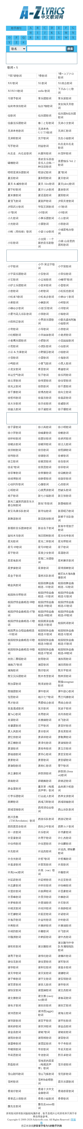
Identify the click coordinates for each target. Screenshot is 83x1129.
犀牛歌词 (43, 691)
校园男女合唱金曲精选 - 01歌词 (21, 632)
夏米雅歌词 (14, 195)
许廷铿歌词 (44, 879)
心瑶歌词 (13, 490)
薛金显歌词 (14, 788)
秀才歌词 (13, 702)
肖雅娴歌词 (44, 719)
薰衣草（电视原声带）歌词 (46, 788)
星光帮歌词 (64, 541)
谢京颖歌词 (44, 946)
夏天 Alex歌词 (46, 183)
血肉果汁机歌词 (66, 788)
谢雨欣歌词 (14, 1037)
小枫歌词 (43, 302)
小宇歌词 (13, 266)
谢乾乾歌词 (14, 946)
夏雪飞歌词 (14, 201)
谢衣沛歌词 (44, 1026)
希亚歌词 (43, 369)
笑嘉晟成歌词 (16, 708)
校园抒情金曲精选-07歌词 (21, 613)
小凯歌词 (63, 223)
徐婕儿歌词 (14, 409)
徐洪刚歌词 (14, 450)
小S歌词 (63, 212)
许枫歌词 (63, 896)
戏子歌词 (13, 495)
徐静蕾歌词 (44, 478)
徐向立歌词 (64, 392)
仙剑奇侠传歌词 (17, 106)
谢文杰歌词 (64, 990)
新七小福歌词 (46, 495)
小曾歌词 (13, 291)
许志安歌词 (64, 879)
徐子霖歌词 (14, 427)
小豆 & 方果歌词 (17, 352)
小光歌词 (13, 223)
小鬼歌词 (63, 357)
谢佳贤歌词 (44, 961)
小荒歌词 (13, 346)
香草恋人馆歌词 (17, 1098)
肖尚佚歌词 (64, 714)
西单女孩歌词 (66, 796)
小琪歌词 (43, 313)
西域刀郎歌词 (46, 801)
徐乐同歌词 (64, 374)
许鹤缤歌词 (44, 937)
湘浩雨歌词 (64, 664)
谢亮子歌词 (14, 955)
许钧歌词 (63, 919)
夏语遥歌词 (44, 195)
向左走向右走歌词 (66, 145)
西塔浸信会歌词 (46, 809)
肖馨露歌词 (14, 725)
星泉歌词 (43, 568)
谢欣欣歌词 (44, 1005)
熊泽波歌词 (44, 683)
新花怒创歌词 (46, 518)
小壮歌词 (13, 242)
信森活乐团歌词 (17, 123)
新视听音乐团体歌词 (20, 528)
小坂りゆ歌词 (46, 231)
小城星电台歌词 (66, 231)
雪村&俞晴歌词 (45, 1081)
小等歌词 (43, 329)
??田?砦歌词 (15, 75)
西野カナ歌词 (66, 826)
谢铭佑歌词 (64, 1032)
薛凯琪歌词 (44, 773)
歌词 (10, 67)
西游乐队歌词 (46, 819)
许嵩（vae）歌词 (46, 872)
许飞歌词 (63, 931)
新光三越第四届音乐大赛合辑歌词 (21, 503)
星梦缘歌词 (14, 568)
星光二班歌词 (46, 541)
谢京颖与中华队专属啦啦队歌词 (66, 946)
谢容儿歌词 (44, 984)
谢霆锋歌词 (14, 1043)
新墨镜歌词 (64, 503)
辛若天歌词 (64, 1049)
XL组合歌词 (65, 83)
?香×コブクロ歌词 (66, 75)
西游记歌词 (64, 819)
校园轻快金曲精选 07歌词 (46, 651)
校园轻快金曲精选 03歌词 (21, 641)
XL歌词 (42, 83)
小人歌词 (63, 218)
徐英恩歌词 (44, 467)
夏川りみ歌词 (46, 189)
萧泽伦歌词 (44, 742)
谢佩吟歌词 (64, 955)
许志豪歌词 (14, 885)
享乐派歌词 (64, 98)
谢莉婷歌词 (14, 1026)
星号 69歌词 (15, 547)
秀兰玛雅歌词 (66, 697)
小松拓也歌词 (66, 291)
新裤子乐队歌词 (66, 518)
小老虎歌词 (64, 334)
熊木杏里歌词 (46, 676)
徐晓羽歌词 (44, 444)
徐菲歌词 (63, 467)
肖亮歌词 (43, 714)
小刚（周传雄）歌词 (20, 231)
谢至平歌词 (44, 1020)
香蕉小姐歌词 (46, 1098)
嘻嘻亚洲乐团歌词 (18, 172)
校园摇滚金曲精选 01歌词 (46, 623)
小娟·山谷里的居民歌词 (66, 243)
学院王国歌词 (46, 206)
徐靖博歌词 (14, 478)
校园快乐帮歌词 (17, 594)
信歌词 (12, 115)
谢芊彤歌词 (64, 1020)
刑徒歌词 (43, 146)
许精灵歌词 (14, 908)
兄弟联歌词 (14, 138)
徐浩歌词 (43, 450)
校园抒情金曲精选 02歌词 (66, 594)
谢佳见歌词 (14, 961)
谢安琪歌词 (64, 978)
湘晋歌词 (43, 664)
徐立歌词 (13, 461)
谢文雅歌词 (14, 998)
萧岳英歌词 (64, 731)
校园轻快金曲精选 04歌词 (46, 641)
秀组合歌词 (64, 702)
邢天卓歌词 (64, 1055)
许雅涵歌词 (64, 925)
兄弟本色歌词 (16, 130)
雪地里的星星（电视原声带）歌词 (46, 1064)
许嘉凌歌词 (14, 864)
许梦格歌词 (14, 902)
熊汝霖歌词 (14, 683)
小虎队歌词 (44, 346)
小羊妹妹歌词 (46, 334)
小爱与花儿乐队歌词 (20, 313)
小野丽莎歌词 (46, 352)
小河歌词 (63, 308)
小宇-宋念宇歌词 (46, 266)
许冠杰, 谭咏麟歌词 (66, 851)
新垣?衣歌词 (45, 503)
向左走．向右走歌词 (20, 153)
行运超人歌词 (46, 796)
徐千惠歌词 (64, 386)
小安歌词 (43, 273)
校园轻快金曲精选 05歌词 (66, 641)
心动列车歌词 (16, 484)
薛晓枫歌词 (44, 780)
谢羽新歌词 (14, 1020)
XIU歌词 (13, 83)
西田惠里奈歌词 (17, 826)
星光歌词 (13, 541)
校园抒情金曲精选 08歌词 (21, 604)
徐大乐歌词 (14, 403)
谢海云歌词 (64, 1013)
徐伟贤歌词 (44, 380)
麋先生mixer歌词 (46, 1106)
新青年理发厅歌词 (66, 528)
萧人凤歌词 (14, 731)
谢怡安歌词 (14, 990)
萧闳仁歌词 (44, 765)
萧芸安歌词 (64, 754)
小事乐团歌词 (46, 218)
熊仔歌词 (43, 670)
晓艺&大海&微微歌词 (66, 575)
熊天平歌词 (64, 670)
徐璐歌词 (43, 455)
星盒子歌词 (14, 575)
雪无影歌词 (64, 1074)
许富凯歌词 (44, 864)
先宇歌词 (43, 138)
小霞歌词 (43, 357)
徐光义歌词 (14, 386)
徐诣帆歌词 (64, 472)
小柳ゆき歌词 (16, 308)
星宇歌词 (13, 552)
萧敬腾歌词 (64, 737)
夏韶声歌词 (44, 201)
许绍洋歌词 (44, 908)
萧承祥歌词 (44, 737)
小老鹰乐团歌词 (17, 340)
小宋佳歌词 (64, 273)
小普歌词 (63, 285)
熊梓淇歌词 (64, 676)
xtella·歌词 (44, 90)
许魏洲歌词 (14, 937)
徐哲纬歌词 (14, 397)
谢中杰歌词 (64, 937)
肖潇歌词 (13, 719)
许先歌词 (13, 851)
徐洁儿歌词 (64, 444)
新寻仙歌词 (44, 511)
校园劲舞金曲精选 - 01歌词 (46, 585)
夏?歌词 (62, 172)
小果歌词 (13, 302)
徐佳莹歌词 (64, 380)
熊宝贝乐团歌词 (17, 676)
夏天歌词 (63, 178)
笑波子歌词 (64, 708)
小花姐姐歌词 (66, 340)
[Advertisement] (41, 58)
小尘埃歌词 (44, 279)
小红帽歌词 (14, 334)
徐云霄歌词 (14, 380)
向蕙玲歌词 (44, 153)
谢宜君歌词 (14, 984)
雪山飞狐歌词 (46, 1074)
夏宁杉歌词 (14, 189)
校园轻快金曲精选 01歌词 (46, 632)
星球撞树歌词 (66, 568)
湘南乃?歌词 (15, 664)
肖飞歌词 (63, 719)
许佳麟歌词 (64, 843)
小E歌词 (43, 212)
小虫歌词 (63, 346)
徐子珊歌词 (64, 409)
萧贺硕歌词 (64, 760)
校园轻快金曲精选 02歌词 (66, 632)
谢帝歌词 (63, 984)
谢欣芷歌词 (64, 1005)
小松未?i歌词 (15, 296)
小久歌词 (13, 218)
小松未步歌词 (46, 296)
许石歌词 (63, 902)
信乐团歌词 (44, 115)
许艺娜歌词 (14, 914)
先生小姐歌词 (66, 138)
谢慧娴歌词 (44, 990)
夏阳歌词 (63, 195)
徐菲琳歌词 (14, 472)
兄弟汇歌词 (64, 130)
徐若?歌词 (13, 467)
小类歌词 (63, 329)
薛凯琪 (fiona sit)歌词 (65, 773)
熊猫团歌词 (14, 691)
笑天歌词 (43, 708)
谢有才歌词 (14, 1005)
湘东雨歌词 (64, 658)
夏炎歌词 (63, 189)
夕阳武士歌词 (16, 206)
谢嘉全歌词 (64, 967)
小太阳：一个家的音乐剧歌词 (46, 243)
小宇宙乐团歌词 (17, 273)
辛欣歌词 (43, 1049)
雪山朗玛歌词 (16, 1074)
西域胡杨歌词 (66, 801)
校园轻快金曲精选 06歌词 (21, 651)
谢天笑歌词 (44, 973)
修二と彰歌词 (46, 123)
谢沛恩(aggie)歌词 (45, 1013)
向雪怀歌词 (64, 153)
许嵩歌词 (63, 864)
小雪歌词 (13, 357)
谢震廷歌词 (44, 1043)
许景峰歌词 (14, 896)
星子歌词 (63, 547)
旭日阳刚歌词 (46, 535)
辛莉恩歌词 (14, 1055)
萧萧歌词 (13, 760)
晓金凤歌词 (14, 585)
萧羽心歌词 (44, 754)
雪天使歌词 (64, 1064)
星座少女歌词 (46, 552)
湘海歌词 (13, 670)
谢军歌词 (63, 961)
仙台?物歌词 (45, 106)
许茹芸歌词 (44, 914)
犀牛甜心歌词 (66, 691)
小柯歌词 (63, 302)
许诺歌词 (63, 914)
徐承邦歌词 (64, 438)
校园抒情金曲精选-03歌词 (66, 604)
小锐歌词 (63, 352)
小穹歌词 (13, 329)
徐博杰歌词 (44, 392)
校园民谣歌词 (66, 623)
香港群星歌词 (66, 1091)
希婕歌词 (63, 369)
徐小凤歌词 (44, 427)
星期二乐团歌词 (46, 560)
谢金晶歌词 (64, 1026)
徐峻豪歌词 (44, 432)
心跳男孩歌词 (46, 490)
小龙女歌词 (14, 369)
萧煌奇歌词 (44, 748)
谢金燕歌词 (14, 1032)
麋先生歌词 (14, 1106)
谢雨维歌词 (44, 1037)
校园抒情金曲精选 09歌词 (46, 604)
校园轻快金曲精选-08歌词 (66, 651)
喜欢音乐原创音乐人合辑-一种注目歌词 (46, 163)
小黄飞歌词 (44, 363)
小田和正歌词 (16, 321)
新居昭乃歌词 (66, 511)
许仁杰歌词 (64, 837)
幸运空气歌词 (16, 374)
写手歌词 (13, 146)
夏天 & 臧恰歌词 (17, 183)
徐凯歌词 (43, 386)
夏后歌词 (13, 178)
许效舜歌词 (44, 891)
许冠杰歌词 (44, 851)
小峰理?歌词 (65, 279)
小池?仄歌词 (45, 308)
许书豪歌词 (64, 832)
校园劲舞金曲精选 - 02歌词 (66, 585)
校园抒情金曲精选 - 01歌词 (46, 594)
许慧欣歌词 (14, 891)
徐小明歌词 (64, 427)
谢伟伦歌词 (44, 955)
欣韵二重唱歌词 (17, 658)
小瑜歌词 (63, 313)
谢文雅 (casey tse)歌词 (45, 997)
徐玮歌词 (13, 455)
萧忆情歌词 (14, 737)
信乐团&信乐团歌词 (67, 115)
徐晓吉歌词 (14, 444)
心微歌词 (43, 484)
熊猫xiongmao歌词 (66, 683)
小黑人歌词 (64, 363)
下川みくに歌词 (66, 90)
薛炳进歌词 (64, 780)
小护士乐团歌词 (17, 285)
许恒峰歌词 (64, 885)
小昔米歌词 (44, 285)
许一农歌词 (14, 832)
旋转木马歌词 (16, 535)
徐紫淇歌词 (44, 461)
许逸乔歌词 (14, 919)
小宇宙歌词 (64, 266)
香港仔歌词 (14, 1091)
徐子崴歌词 (44, 409)
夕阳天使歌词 (66, 201)
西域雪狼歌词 (16, 809)
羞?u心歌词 (14, 714)
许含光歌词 (14, 858)
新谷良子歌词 (46, 528)
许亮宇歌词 (44, 837)
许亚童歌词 (14, 837)
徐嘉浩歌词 (44, 397)
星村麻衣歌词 (66, 560)
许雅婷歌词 (44, 925)
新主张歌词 (64, 495)
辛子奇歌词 (64, 1043)
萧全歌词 (43, 731)
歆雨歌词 (43, 658)
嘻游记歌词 (44, 172)
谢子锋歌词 (14, 978)
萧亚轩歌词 (64, 725)
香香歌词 (63, 1098)
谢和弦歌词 (44, 967)
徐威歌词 (63, 403)
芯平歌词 (43, 725)
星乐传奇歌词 (66, 535)
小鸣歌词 (13, 363)
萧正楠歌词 (14, 742)
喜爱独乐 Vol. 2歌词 (66, 163)
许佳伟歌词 (14, 843)
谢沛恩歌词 (14, 1013)
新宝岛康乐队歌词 (18, 511)
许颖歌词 (43, 931)
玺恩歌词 (13, 697)
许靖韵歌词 (14, 931)
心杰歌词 (63, 484)
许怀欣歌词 (44, 885)
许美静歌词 (64, 908)
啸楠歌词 (13, 162)
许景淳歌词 (44, 896)
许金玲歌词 (44, 919)
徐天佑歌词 (44, 403)
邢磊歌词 (13, 1064)
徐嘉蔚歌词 (64, 397)
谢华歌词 (13, 967)
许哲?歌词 (44, 858)
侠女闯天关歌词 (66, 106)
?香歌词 (42, 75)
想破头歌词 (64, 490)
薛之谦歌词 (14, 773)
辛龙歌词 (43, 1055)
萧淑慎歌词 (64, 742)
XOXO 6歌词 (15, 90)
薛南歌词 (13, 780)
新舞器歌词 (14, 518)
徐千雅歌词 (14, 392)
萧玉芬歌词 (64, 748)
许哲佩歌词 (64, 858)
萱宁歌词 (63, 765)
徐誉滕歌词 (44, 472)
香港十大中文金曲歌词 (46, 1091)
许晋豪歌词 (64, 891)
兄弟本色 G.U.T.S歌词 (45, 130)
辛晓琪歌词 (14, 1049)
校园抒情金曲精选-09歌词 (66, 613)
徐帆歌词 (63, 432)
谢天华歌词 (14, 973)
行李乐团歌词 (16, 796)
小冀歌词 (43, 223)
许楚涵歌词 (44, 902)
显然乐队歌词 (46, 575)
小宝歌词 (13, 279)
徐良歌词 (63, 461)
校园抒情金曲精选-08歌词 (46, 613)
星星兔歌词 (14, 560)
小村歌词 (43, 291)
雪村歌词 (13, 1081)
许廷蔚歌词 (14, 879)
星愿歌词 (63, 552)
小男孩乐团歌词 (46, 321)
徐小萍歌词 (14, 432)
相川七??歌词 (46, 697)
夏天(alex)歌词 (66, 183)
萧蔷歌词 (43, 760)
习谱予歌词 (14, 98)
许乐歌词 (43, 832)
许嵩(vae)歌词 (16, 872)
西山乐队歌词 (66, 809)
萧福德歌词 (14, 754)
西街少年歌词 (46, 826)
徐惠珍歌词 (44, 438)
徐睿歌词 (63, 455)
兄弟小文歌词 (66, 123)
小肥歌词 (43, 340)
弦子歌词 (43, 374)
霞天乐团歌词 (66, 1081)
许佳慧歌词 (44, 843)
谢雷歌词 (63, 1037)
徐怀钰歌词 (14, 438)
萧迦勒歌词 (14, 765)
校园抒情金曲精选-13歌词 (21, 623)
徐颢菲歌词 (64, 478)
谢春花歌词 (64, 998)
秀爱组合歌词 (46, 702)
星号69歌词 (44, 547)
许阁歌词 (13, 925)
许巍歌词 (63, 872)
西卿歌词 (13, 801)
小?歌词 (12, 212)
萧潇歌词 (13, 748)
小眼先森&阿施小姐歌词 (67, 321)
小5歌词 (62, 206)
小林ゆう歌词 (66, 296)
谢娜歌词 (63, 973)
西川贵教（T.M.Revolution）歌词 (21, 818)
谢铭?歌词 (44, 1032)
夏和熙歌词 (44, 178)
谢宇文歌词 (44, 978)
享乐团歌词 (44, 98)
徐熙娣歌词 (64, 450)
